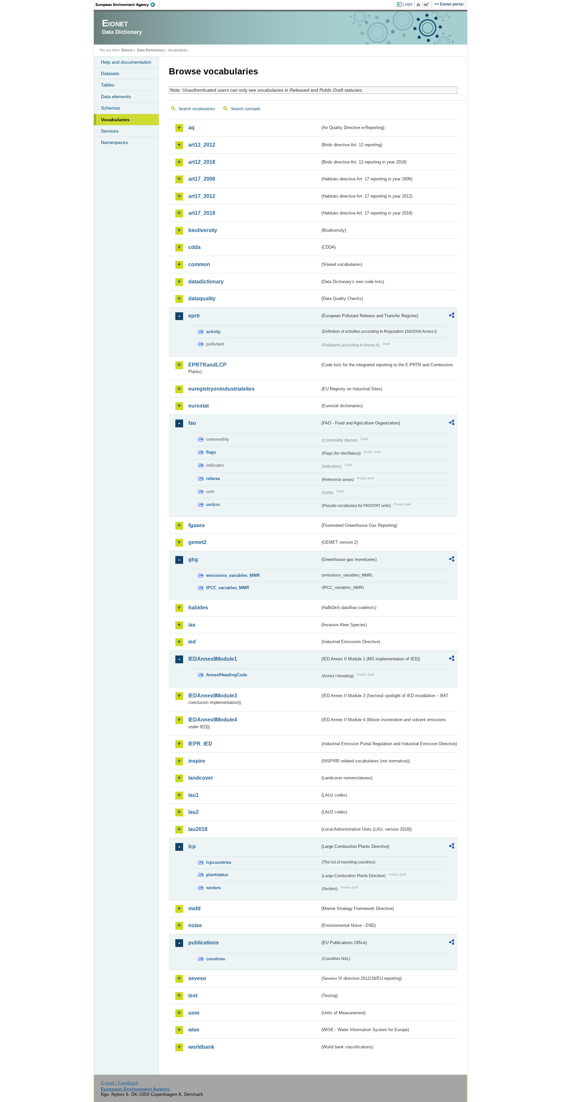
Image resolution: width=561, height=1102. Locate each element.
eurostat (198, 405)
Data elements (116, 96)
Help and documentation (126, 62)
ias (191, 625)
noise (195, 925)
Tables (107, 84)
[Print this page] (419, 4)
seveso (197, 978)
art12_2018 (201, 162)
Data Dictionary (150, 50)
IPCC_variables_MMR (227, 587)
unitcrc (213, 504)
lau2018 (197, 829)
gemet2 (197, 542)
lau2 (193, 812)
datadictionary (206, 281)
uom (193, 1013)
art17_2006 (201, 179)
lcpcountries (218, 862)
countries (215, 958)
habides (198, 607)
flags (211, 452)
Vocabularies (115, 119)
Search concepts (245, 109)
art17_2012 (201, 196)
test (192, 995)
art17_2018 (201, 213)
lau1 (193, 795)
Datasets (110, 73)
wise (193, 1029)
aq (191, 127)
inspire (196, 761)
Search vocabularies (197, 109)
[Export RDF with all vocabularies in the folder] (451, 316)
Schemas (110, 107)
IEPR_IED (200, 743)
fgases (196, 525)
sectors (213, 887)
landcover (200, 778)
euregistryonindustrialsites (221, 389)
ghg (193, 559)
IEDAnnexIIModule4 (212, 719)
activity (213, 331)
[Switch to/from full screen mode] (427, 4)
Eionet (126, 50)
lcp (192, 846)
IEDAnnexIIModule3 (212, 695)
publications (203, 942)
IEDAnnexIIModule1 (212, 659)
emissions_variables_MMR (233, 575)
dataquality (202, 298)
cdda (194, 247)
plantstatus (217, 874)
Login (408, 4)
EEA (127, 4)
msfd (194, 908)
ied (192, 641)
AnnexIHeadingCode (226, 674)
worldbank (201, 1047)
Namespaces (114, 142)
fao (192, 423)
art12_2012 (201, 145)
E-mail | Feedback (119, 1082)
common (199, 264)
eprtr (194, 315)
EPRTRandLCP (207, 365)
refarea (213, 478)
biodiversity (202, 230)
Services (109, 131)
